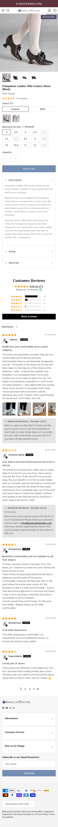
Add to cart (29, 168)
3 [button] (29, 689)
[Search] (9, 10)
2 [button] (25, 689)
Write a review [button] (29, 316)
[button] (16, 296)
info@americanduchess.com (36, 523)
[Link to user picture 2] (24, 409)
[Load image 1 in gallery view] (29, 43)
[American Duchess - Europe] (29, 10)
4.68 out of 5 (36, 286)
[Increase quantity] (16, 158)
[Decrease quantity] (4, 158)
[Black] (6, 119)
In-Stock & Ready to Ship (29, 3)
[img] (9, 335)
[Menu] (3, 10)
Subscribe (29, 773)
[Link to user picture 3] (39, 409)
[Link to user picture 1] (9, 409)
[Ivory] (16, 119)
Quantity (7, 152)
